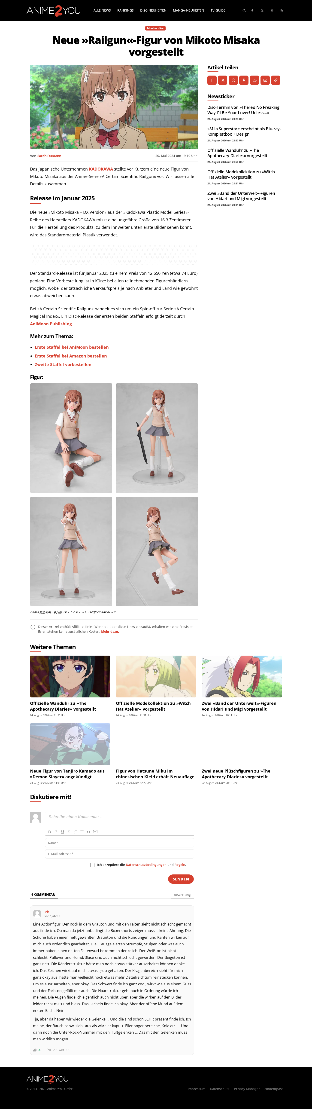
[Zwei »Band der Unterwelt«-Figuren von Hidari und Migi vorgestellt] (242, 676)
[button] (244, 10)
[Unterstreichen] (62, 832)
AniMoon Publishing (51, 324)
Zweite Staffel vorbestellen (63, 364)
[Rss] (282, 11)
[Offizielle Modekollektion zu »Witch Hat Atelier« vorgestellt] (156, 676)
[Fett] (49, 832)
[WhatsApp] (233, 80)
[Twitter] (262, 11)
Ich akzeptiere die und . (141, 864)
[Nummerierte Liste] (75, 832)
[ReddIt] (254, 80)
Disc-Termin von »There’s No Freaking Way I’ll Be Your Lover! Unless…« (243, 109)
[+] (95, 831)
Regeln (180, 864)
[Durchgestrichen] (69, 832)
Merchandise (155, 28)
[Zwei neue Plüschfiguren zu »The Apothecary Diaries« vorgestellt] (242, 744)
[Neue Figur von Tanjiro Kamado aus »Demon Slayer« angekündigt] (70, 744)
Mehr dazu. (110, 631)
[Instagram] (272, 11)
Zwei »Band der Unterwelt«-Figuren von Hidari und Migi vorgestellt (241, 195)
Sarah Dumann (49, 155)
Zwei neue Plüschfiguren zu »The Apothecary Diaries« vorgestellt (236, 773)
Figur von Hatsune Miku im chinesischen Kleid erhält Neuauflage (155, 773)
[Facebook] (252, 11)
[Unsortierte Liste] (82, 832)
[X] (222, 80)
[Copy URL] (275, 80)
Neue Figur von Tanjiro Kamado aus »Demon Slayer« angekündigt (67, 773)
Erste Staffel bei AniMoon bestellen (72, 347)
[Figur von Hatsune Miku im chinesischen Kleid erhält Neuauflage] (156, 744)
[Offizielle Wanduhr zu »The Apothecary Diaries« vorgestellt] (70, 676)
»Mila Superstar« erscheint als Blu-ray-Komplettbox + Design (244, 131)
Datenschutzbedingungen (146, 864)
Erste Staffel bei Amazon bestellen (71, 356)
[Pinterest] (243, 80)
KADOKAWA (101, 169)
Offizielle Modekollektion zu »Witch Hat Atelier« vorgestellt (241, 174)
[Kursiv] (56, 832)
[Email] (265, 80)
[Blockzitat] (88, 832)
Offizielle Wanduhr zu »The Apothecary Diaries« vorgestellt (237, 152)
